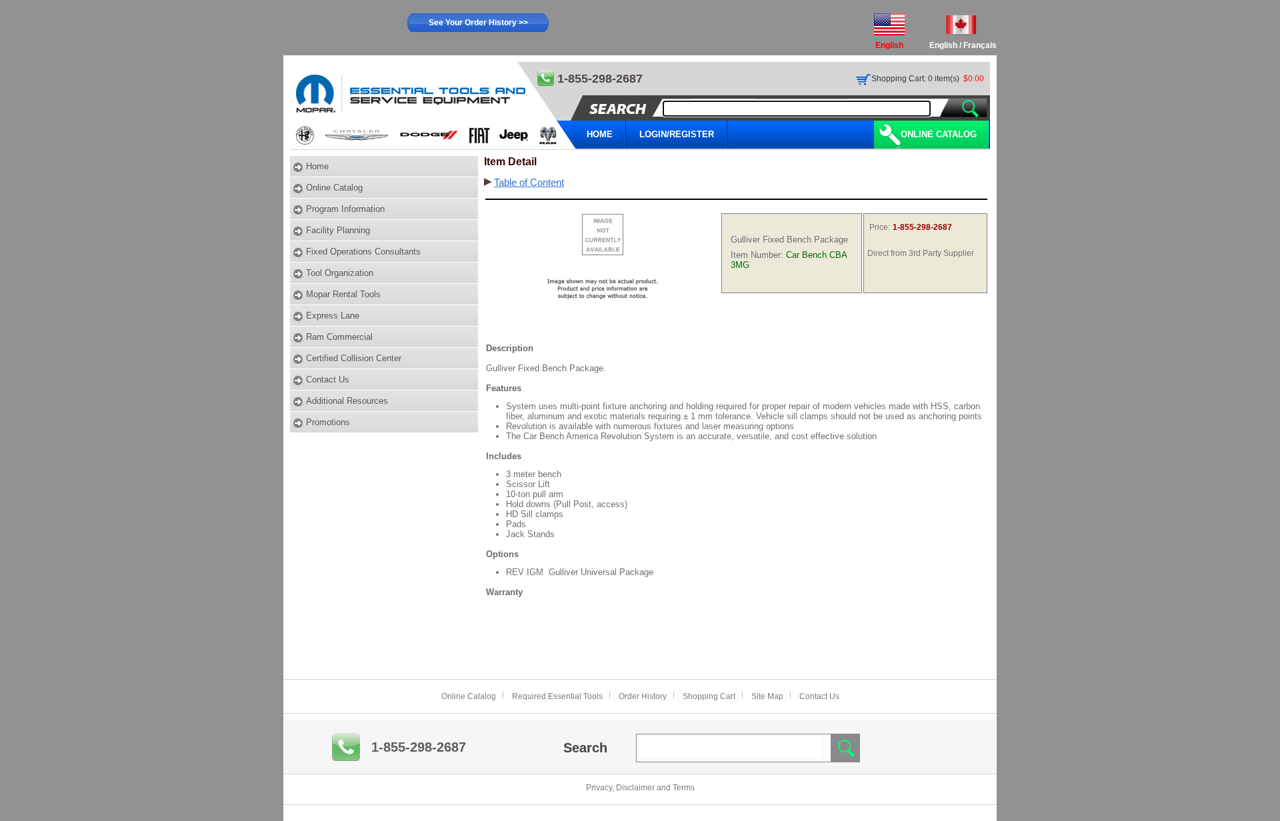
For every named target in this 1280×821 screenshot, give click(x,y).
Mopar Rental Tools (343, 294)
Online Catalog (939, 134)
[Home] (433, 105)
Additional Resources (347, 401)
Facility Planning (338, 230)
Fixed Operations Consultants (363, 252)
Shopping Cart (709, 696)
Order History (643, 696)
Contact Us (327, 380)
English (943, 45)
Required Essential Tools (557, 696)
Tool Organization (339, 273)
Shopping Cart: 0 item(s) (915, 78)
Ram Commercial (339, 337)
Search (585, 747)
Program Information (345, 209)
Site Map (767, 696)
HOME (600, 134)
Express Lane (332, 316)
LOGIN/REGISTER (676, 134)
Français (980, 45)
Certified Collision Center (353, 358)
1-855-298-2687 (418, 747)
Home (317, 166)
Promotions (328, 422)
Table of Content (529, 182)
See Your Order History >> (478, 22)
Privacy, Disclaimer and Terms (640, 787)
